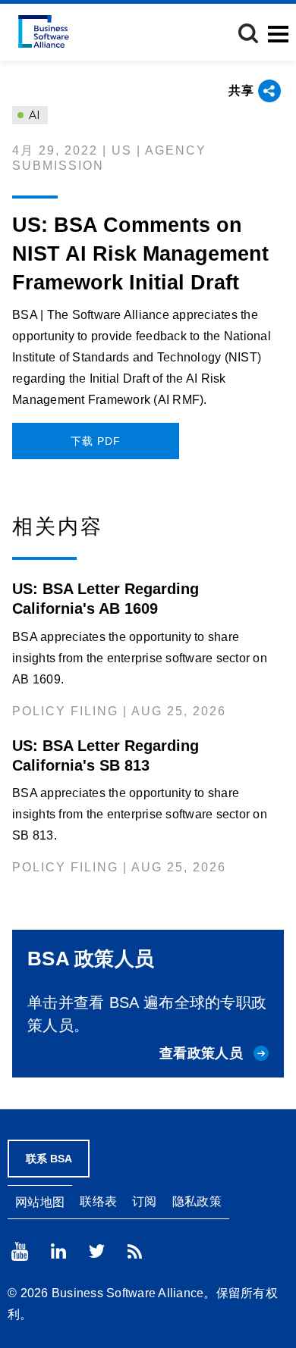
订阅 (144, 1201)
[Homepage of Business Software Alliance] (44, 31)
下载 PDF (96, 441)
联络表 (98, 1201)
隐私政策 (197, 1201)
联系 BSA (49, 1159)
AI (33, 115)
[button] (248, 33)
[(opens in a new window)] (19, 1251)
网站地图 (40, 1202)
